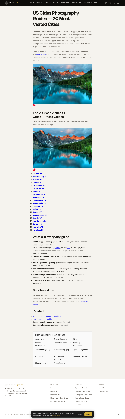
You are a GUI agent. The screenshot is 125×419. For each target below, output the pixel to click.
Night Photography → (81, 349)
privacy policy (56, 415)
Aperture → (39, 339)
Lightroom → (40, 356)
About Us (102, 388)
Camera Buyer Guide (57, 401)
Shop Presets (76, 3)
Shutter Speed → (60, 339)
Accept (88, 414)
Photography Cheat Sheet (59, 398)
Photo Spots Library (81, 401)
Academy (39, 3)
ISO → (75, 339)
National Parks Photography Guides (47, 316)
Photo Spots (65, 3)
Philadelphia (41, 54)
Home (32, 3)
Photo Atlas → (40, 363)
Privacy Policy (103, 391)
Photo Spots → (60, 363)
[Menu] (118, 3)
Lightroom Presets (81, 388)
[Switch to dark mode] (114, 3)
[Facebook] (118, 414)
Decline (80, 414)
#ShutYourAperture (91, 3)
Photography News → (81, 356)
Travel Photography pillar (42, 319)
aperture (57, 248)
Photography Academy (82, 391)
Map (46, 3)
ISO (68, 248)
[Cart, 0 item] (106, 3)
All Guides (54, 3)
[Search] (110, 3)
